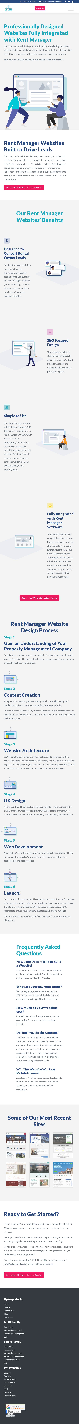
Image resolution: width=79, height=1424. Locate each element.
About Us (7, 1307)
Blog (6, 1314)
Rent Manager (10, 1379)
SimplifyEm (8, 1392)
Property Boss (10, 1396)
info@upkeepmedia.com (52, 2)
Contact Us (8, 1317)
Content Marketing (12, 1360)
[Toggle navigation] (71, 8)
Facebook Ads (9, 1350)
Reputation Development (14, 1333)
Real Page (8, 1386)
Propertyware (9, 1382)
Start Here (40, 8)
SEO (6, 1337)
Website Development (13, 1330)
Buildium (7, 1373)
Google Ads (8, 1327)
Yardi (6, 1389)
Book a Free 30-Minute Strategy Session (24, 187)
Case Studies (9, 1311)
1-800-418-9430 (29, 2)
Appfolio (7, 1376)
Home (6, 1304)
